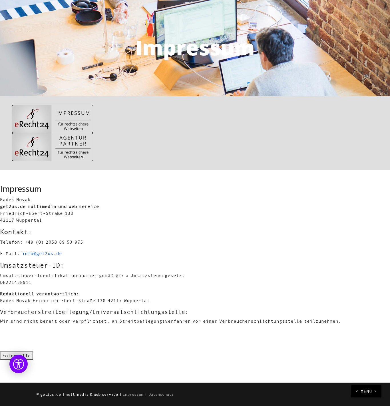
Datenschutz (161, 394)
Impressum (133, 394)
